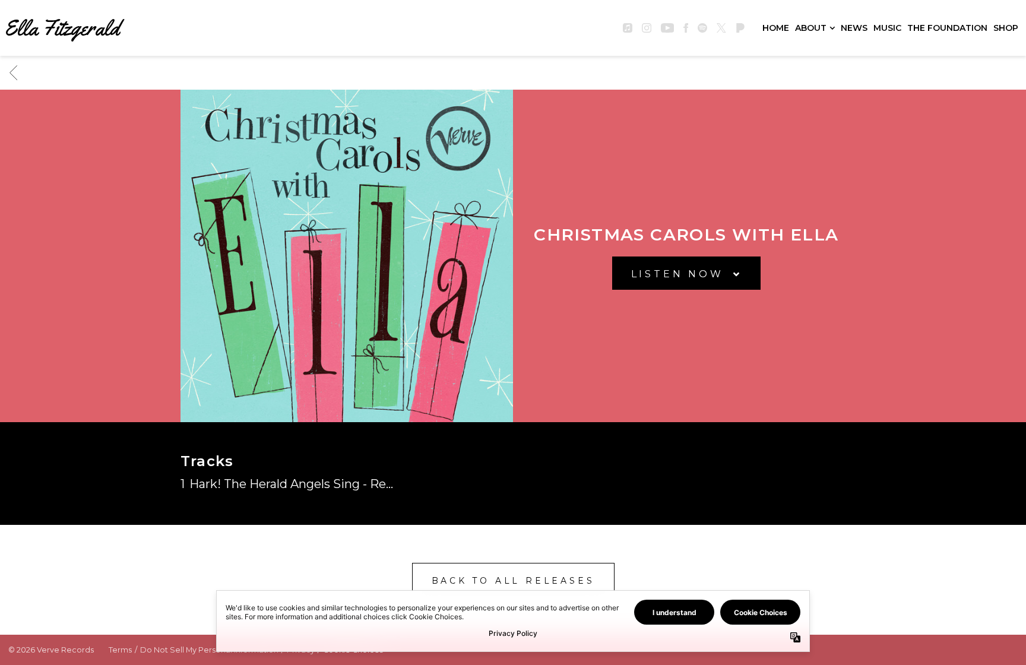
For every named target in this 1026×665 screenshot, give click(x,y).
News (854, 28)
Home (775, 28)
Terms (120, 649)
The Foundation (947, 28)
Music (887, 28)
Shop (1005, 28)
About (810, 28)
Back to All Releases (513, 580)
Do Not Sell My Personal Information (209, 649)
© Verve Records (51, 649)
